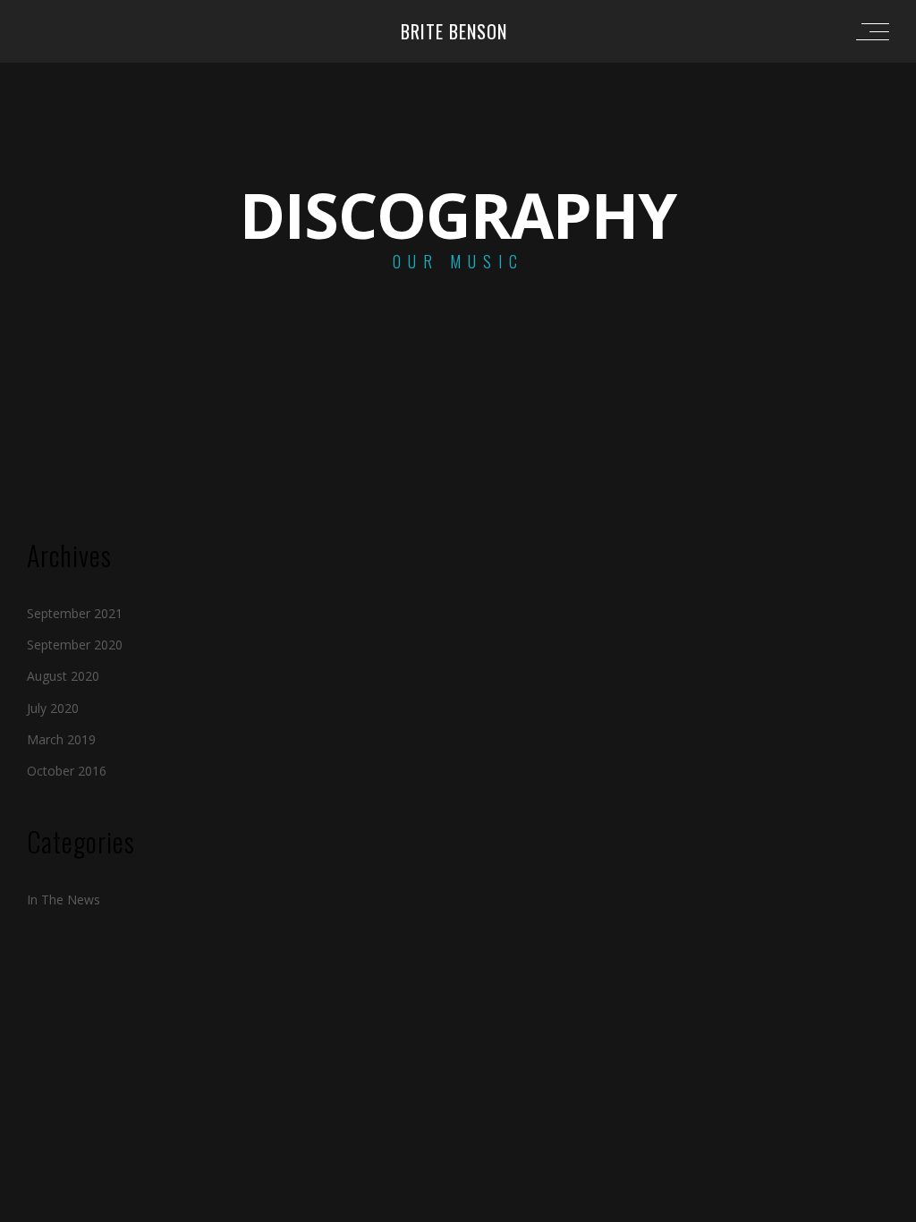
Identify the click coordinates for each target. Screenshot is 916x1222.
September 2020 (75, 644)
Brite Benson (454, 31)
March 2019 (61, 739)
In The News (63, 899)
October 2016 (66, 770)
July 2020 (53, 708)
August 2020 (63, 675)
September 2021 (75, 613)
